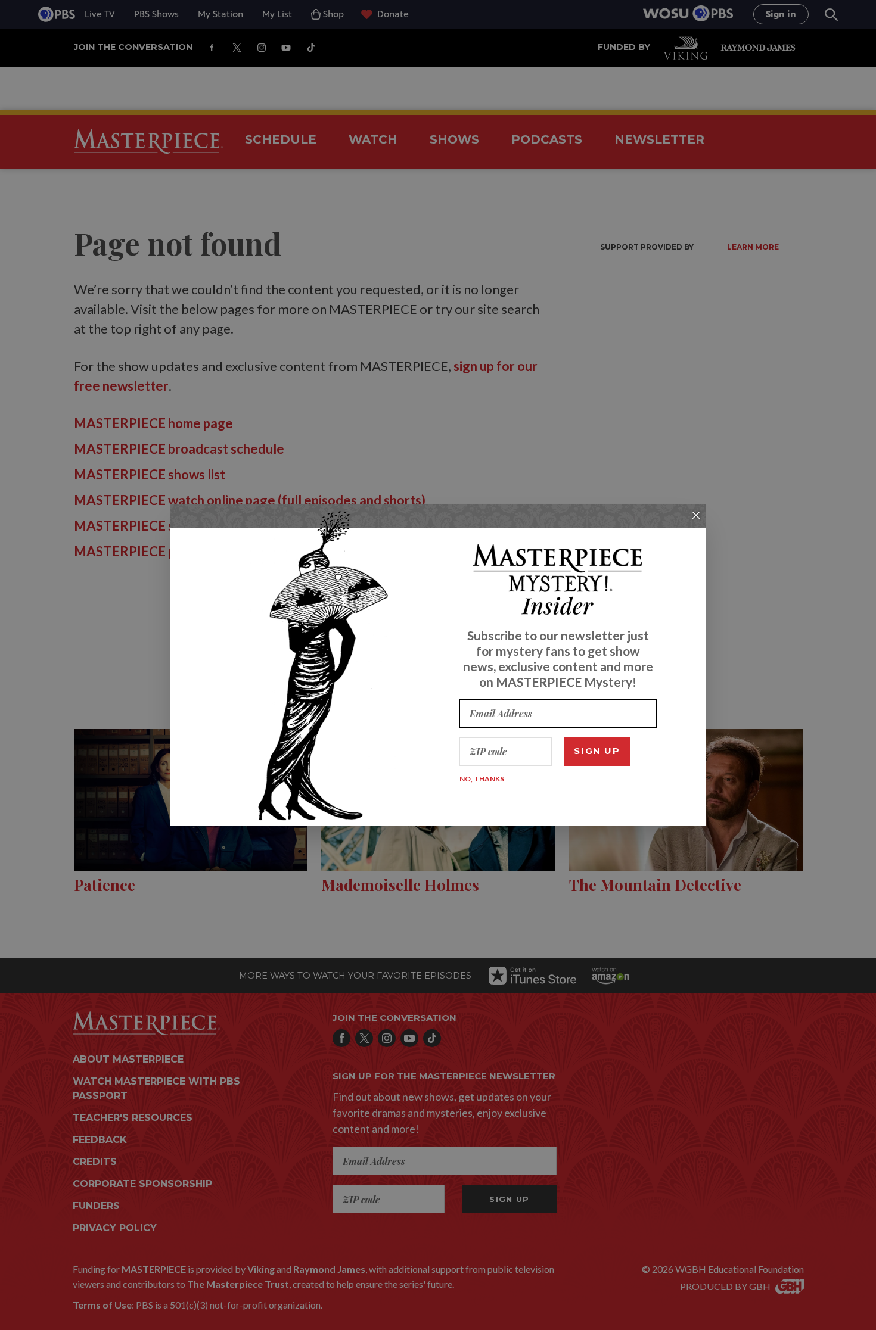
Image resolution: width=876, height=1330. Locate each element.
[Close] (696, 515)
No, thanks (481, 778)
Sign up (597, 750)
